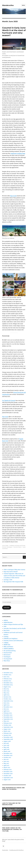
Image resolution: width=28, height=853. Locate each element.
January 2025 (7, 680)
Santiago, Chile (8, 579)
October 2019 (7, 725)
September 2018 (8, 739)
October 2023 (7, 699)
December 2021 (8, 715)
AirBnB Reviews (8, 622)
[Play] (4, 819)
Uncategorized (8, 658)
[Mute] (21, 819)
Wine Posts (7, 660)
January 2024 (7, 697)
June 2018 (6, 745)
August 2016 (7, 779)
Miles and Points (8, 646)
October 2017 (7, 757)
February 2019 (8, 733)
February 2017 (8, 769)
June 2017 (6, 761)
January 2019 (7, 735)
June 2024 (6, 691)
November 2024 (8, 684)
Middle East (7, 644)
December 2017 (8, 753)
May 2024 (6, 693)
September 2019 (8, 727)
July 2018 (6, 743)
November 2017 (8, 755)
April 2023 (6, 705)
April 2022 (6, 711)
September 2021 (8, 719)
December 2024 (8, 682)
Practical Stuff (8, 652)
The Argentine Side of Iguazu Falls (13, 581)
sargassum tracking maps (18, 153)
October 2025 (7, 674)
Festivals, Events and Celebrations (13, 640)
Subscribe (6, 607)
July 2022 (6, 709)
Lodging (6, 642)
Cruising (6, 636)
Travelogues (9, 547)
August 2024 (7, 687)
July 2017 (6, 759)
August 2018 (7, 741)
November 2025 (8, 672)
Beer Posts (7, 630)
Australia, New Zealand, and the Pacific (15, 628)
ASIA (5, 626)
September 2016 (8, 777)
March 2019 (7, 731)
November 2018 (8, 737)
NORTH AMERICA (9, 648)
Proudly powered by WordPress (16, 850)
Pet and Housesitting (10, 650)
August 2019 (7, 729)
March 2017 (7, 767)
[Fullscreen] (24, 819)
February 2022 (8, 713)
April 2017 (6, 765)
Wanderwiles (8, 5)
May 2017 (6, 763)
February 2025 (8, 678)
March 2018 (7, 751)
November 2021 (8, 717)
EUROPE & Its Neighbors (10, 638)
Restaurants (7, 654)
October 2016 (7, 775)
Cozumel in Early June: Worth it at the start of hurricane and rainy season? (14, 32)
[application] (14, 814)
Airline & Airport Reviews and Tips (13, 624)
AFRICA (6, 620)
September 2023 (8, 701)
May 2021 (6, 721)
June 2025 (6, 676)
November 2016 (8, 773)
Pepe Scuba (13, 195)
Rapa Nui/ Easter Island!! (11, 571)
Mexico (19, 547)
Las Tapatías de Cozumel (8, 400)
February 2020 (8, 723)
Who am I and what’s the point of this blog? (13, 840)
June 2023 (6, 703)
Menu (23, 5)
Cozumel (15, 547)
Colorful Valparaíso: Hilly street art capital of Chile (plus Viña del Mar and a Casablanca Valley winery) (14, 575)
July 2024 (6, 689)
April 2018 (6, 749)
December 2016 (8, 771)
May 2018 (6, 747)
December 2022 (8, 707)
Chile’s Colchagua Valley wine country (14, 569)
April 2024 (6, 695)
